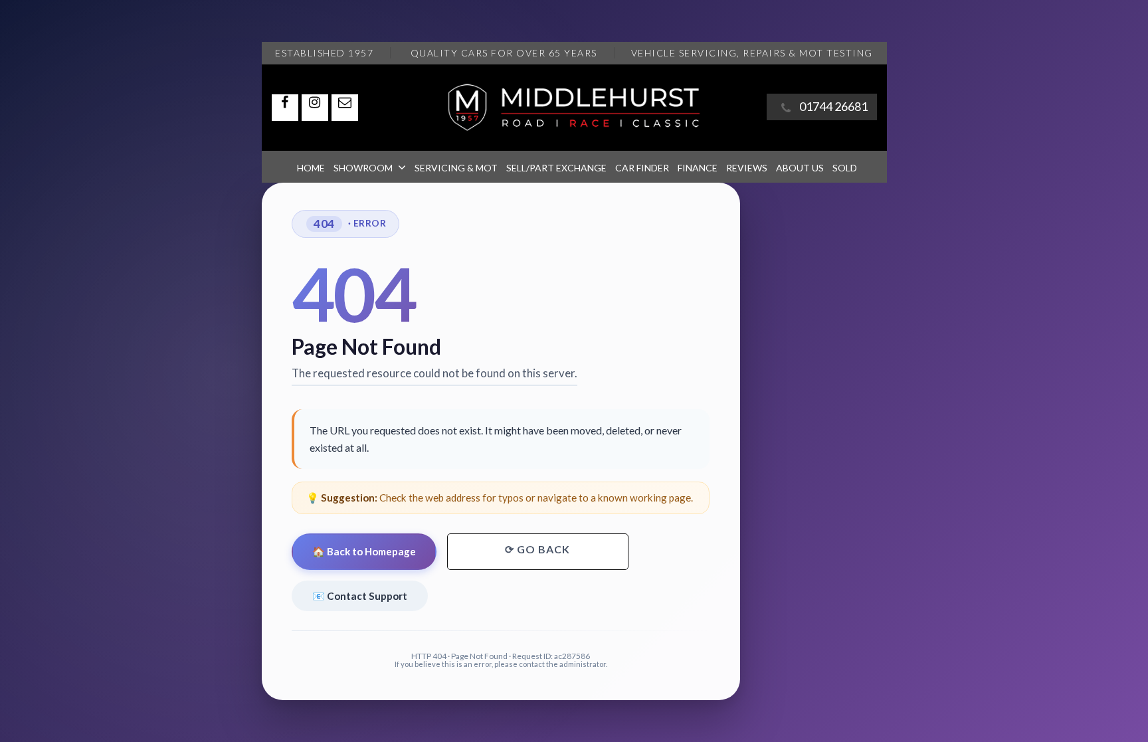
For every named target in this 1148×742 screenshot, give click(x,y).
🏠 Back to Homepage (364, 551)
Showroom (363, 167)
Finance (698, 167)
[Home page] (574, 108)
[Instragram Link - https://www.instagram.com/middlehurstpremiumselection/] (315, 107)
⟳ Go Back (537, 549)
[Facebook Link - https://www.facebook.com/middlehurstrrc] (285, 107)
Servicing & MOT (456, 167)
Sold (844, 167)
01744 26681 (833, 106)
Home (311, 167)
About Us (800, 167)
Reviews (746, 167)
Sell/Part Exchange (556, 167)
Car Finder (642, 167)
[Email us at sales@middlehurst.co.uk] (345, 107)
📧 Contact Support (359, 596)
